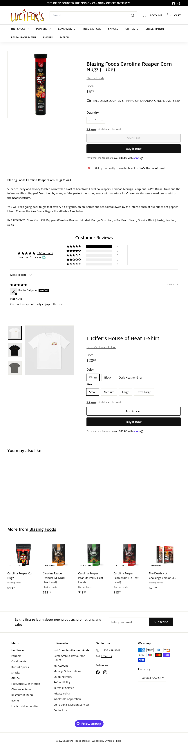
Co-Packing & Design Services (72, 704)
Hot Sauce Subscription (25, 683)
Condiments (66, 28)
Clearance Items (21, 689)
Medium (109, 392)
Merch (64, 37)
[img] (18, 285)
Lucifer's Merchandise (25, 706)
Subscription (155, 28)
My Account (61, 665)
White (93, 377)
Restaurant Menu (23, 37)
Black (107, 377)
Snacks (113, 28)
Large (125, 392)
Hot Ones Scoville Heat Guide (71, 650)
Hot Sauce (18, 28)
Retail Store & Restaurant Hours (69, 658)
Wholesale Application (67, 699)
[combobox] (93, 15)
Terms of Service (64, 688)
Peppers (42, 28)
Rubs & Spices (91, 28)
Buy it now (134, 148)
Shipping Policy (63, 677)
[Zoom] (41, 84)
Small (92, 392)
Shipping (91, 129)
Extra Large (144, 392)
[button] (74, 246)
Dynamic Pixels (113, 740)
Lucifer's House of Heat (101, 347)
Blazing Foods (95, 78)
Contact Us (60, 710)
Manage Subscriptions (67, 671)
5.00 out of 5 (45, 253)
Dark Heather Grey (130, 377)
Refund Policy (62, 682)
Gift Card (131, 28)
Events (48, 37)
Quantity (92, 113)
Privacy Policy (62, 693)
